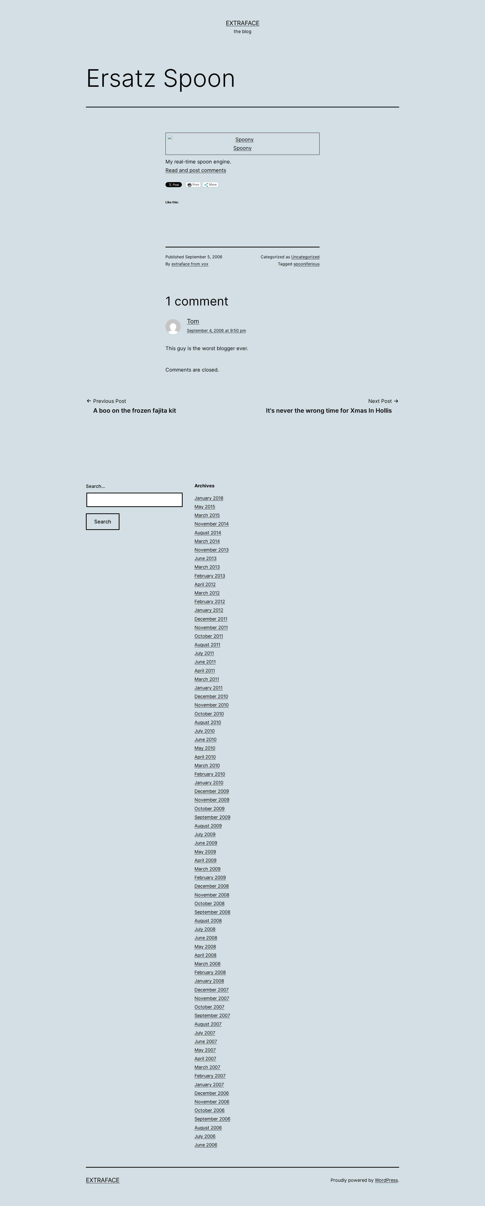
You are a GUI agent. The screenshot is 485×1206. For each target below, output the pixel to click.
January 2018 (209, 498)
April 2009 (205, 860)
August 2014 (208, 532)
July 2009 (205, 834)
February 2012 (210, 601)
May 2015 (205, 506)
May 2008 (205, 946)
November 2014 (212, 523)
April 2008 (205, 955)
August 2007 (208, 1024)
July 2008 (205, 929)
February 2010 (210, 774)
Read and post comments (195, 170)
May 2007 (205, 1050)
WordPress (386, 1180)
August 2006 (208, 1127)
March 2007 (207, 1067)
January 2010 (209, 782)
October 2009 (210, 808)
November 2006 (212, 1101)
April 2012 (205, 584)
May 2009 (205, 851)
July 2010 (205, 731)
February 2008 (210, 972)
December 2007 (212, 989)
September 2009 (212, 817)
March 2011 (207, 679)
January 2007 (209, 1084)
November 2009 (212, 799)
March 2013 (207, 567)
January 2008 (209, 981)
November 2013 (212, 549)
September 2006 (212, 1118)
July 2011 (204, 653)
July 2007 (205, 1032)
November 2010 (212, 705)
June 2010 (205, 739)
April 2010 (205, 757)
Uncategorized (305, 256)
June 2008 (206, 937)
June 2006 (206, 1144)
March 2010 (207, 765)
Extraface (242, 23)
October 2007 (209, 1006)
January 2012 (209, 610)
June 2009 (206, 843)
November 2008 (212, 895)
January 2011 (209, 687)
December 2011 (211, 619)
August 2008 (208, 920)
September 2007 (212, 1015)
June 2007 (206, 1041)
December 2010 (211, 696)
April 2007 (205, 1058)
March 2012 (207, 593)
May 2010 (205, 748)
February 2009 (210, 877)
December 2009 (212, 791)
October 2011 (209, 636)
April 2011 (205, 670)
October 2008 (210, 903)
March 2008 (208, 963)
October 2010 (209, 713)
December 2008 (212, 886)
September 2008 (212, 912)
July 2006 (205, 1136)
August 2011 (207, 644)
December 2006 (212, 1093)
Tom (193, 321)
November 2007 (212, 998)
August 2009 (208, 825)
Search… (95, 486)
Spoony (242, 148)
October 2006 (210, 1110)
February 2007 (210, 1075)
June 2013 (205, 558)
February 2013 (210, 575)
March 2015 (207, 515)
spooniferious (307, 263)
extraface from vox (190, 263)
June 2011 (205, 661)
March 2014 (207, 541)
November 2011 (211, 627)
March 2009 (208, 869)
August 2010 (208, 722)
